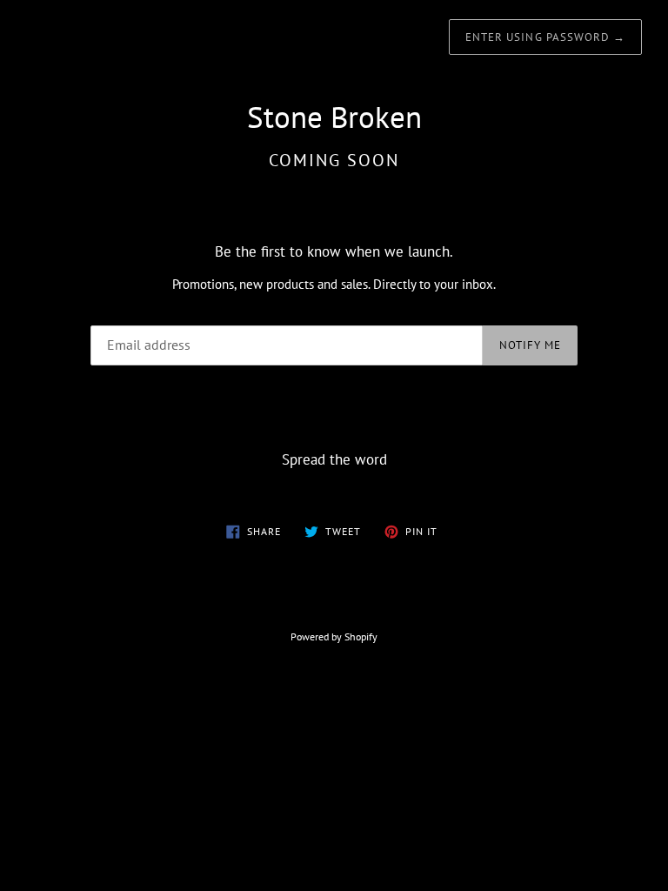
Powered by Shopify (334, 636)
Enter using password (545, 37)
